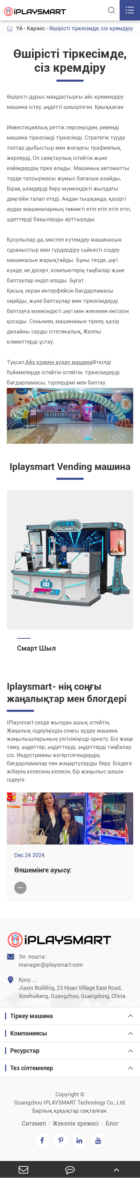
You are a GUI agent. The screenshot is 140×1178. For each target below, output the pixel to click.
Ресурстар (24, 1050)
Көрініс (36, 28)
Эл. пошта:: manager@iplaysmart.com (45, 960)
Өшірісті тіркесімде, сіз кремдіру (91, 28)
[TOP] (116, 1169)
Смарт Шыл (36, 648)
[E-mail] (23, 1169)
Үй (19, 28)
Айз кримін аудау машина (58, 362)
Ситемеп (34, 1123)
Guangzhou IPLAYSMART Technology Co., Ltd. (70, 1102)
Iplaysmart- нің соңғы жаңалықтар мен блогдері (66, 692)
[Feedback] (70, 1169)
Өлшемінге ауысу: (42, 870)
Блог (112, 1123)
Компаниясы (28, 1033)
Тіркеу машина (31, 1015)
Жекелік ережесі (76, 1123)
